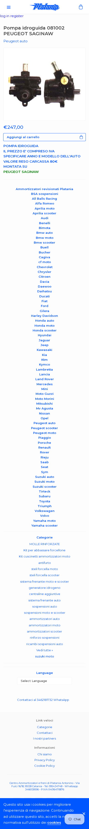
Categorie (44, 727)
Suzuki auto (44, 477)
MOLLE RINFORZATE (44, 544)
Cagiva (44, 257)
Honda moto (44, 325)
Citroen (44, 276)
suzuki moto (44, 656)
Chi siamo (44, 754)
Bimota (44, 228)
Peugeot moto (44, 433)
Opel (44, 418)
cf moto (44, 262)
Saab (44, 462)
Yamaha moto (44, 520)
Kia (44, 355)
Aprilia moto (45, 208)
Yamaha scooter (44, 525)
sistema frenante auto (44, 600)
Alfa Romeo (44, 203)
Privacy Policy (44, 760)
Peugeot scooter (44, 428)
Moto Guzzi (45, 394)
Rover (44, 452)
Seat (44, 467)
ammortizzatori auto (44, 619)
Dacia (44, 281)
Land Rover (44, 379)
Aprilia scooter (44, 213)
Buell (44, 247)
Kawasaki (44, 350)
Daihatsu (44, 291)
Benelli (44, 223)
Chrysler (44, 272)
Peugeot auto (44, 423)
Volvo (44, 515)
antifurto (44, 563)
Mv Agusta (44, 408)
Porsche (44, 442)
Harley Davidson (44, 316)
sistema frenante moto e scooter (44, 581)
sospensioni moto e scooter (44, 612)
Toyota (44, 501)
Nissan (44, 413)
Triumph (45, 506)
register (17, 16)
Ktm (44, 359)
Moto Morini (44, 399)
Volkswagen (45, 511)
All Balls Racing (44, 198)
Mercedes (45, 384)
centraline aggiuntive (44, 594)
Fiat (44, 301)
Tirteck (44, 491)
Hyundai (44, 335)
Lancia (44, 374)
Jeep (44, 345)
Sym (44, 472)
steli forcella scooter (44, 575)
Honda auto (44, 320)
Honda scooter (45, 330)
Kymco (44, 364)
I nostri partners (44, 738)
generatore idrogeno (44, 587)
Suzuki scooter (45, 486)
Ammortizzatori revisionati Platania (44, 189)
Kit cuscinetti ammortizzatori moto (44, 556)
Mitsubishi (44, 403)
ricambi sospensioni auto (44, 644)
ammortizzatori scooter (44, 631)
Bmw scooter (44, 242)
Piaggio (44, 437)
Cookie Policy (44, 765)
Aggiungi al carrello (23, 137)
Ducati (44, 296)
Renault (44, 447)
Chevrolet (44, 267)
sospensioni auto (44, 606)
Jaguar (44, 340)
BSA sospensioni (44, 194)
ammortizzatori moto (44, 625)
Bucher (44, 252)
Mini (44, 389)
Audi (44, 218)
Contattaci (44, 733)
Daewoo (44, 286)
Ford (44, 306)
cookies (54, 822)
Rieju (45, 457)
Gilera (44, 311)
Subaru (44, 496)
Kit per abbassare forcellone (44, 550)
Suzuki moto (44, 481)
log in (5, 16)
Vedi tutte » (44, 650)
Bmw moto (44, 238)
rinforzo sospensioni (44, 637)
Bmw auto (44, 232)
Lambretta (44, 369)
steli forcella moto (44, 569)
